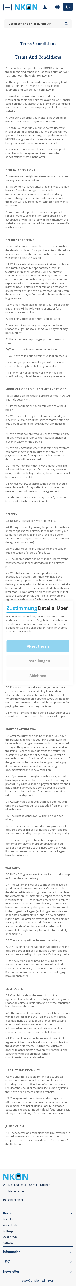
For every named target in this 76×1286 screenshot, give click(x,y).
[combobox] (33, 24)
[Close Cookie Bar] (68, 606)
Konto (7, 1213)
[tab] (38, 1190)
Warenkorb (10, 1225)
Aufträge (8, 1231)
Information (12, 1252)
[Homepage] (26, 7)
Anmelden (9, 1219)
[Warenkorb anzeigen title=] (68, 7)
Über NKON (10, 1236)
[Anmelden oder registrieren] (45, 7)
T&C (6, 1261)
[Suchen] (66, 22)
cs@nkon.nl (15, 1200)
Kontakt (8, 1242)
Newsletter (11, 1271)
